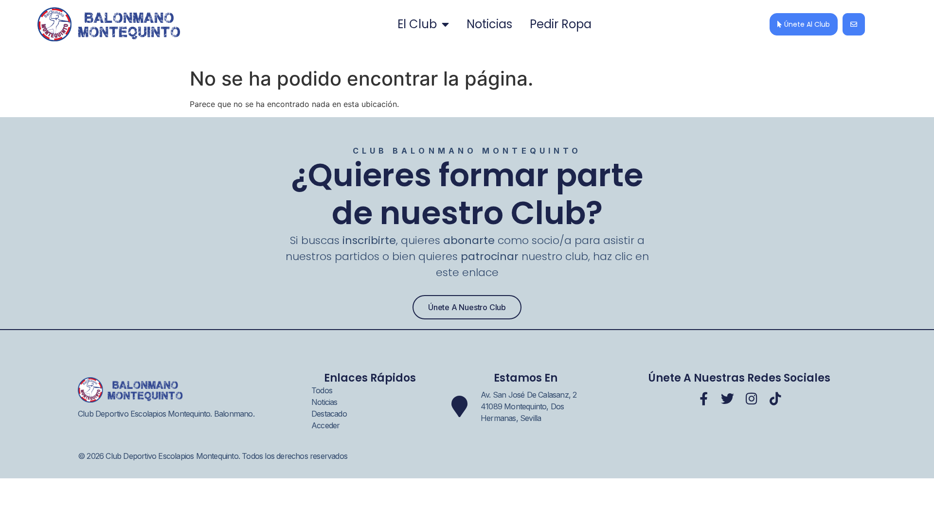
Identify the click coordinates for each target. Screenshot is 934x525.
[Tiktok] (775, 398)
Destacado (329, 414)
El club (417, 24)
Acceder (325, 425)
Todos (321, 390)
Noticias (489, 24)
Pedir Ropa (561, 24)
